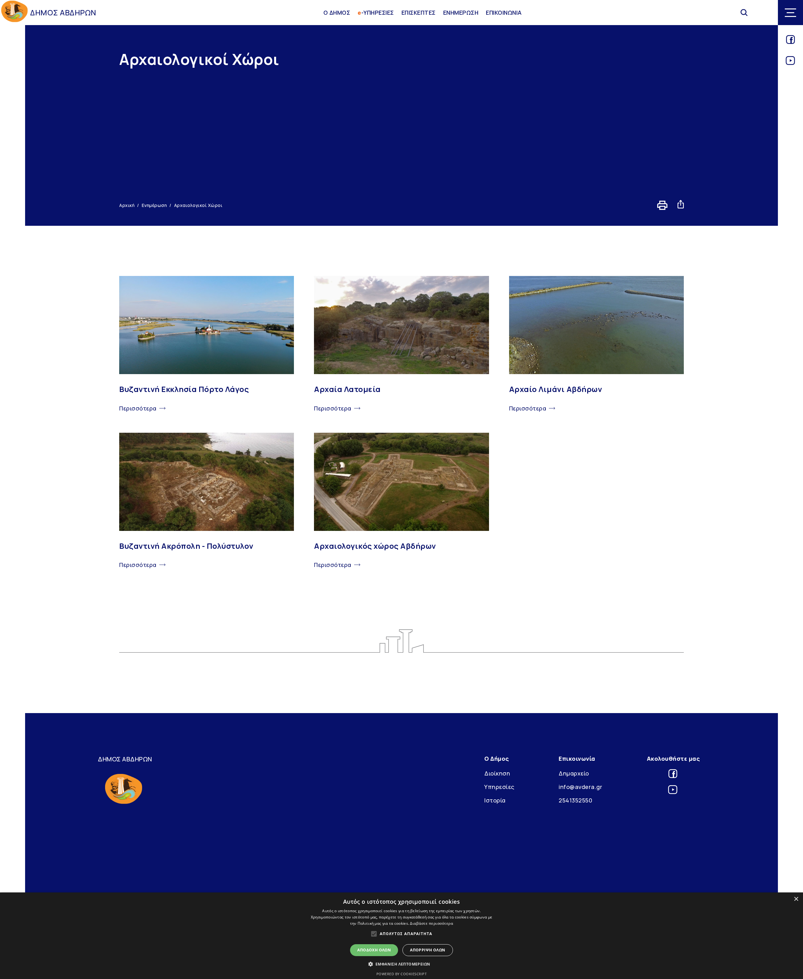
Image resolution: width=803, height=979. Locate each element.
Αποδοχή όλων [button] (374, 950)
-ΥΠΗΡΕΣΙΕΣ (376, 12)
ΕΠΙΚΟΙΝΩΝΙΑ (504, 12)
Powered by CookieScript (401, 973)
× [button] (796, 899)
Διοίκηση (497, 773)
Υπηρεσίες (499, 787)
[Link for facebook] (790, 41)
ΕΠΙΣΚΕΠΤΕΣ (419, 12)
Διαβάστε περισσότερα (431, 923)
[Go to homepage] (14, 12)
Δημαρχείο (574, 773)
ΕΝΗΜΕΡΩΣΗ (461, 12)
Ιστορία (495, 800)
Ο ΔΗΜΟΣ (336, 12)
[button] (401, 964)
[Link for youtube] (790, 62)
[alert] (401, 935)
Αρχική (127, 205)
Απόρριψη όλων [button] (427, 950)
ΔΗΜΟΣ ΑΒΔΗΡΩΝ (63, 12)
